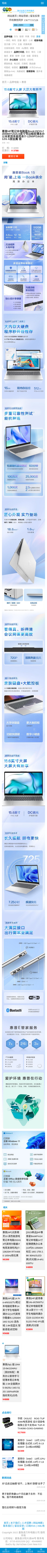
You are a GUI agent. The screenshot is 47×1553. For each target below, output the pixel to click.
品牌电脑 (8, 36)
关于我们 (15, 1523)
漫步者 (39, 71)
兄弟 (23, 56)
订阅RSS (30, 1526)
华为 (16, 36)
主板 (20, 44)
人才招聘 (26, 1523)
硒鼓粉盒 (8, 64)
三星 (39, 52)
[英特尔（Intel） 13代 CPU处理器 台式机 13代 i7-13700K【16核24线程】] (8, 1462)
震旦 (28, 52)
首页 (4, 82)
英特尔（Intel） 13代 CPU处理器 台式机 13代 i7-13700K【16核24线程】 (31, 1462)
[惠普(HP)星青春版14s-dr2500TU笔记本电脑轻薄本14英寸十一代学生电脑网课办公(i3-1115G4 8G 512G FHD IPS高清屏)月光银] (35, 1286)
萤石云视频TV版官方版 (14, 1507)
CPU (14, 44)
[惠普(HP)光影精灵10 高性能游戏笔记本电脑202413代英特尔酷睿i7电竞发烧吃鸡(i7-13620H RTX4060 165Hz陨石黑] (12, 1220)
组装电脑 (38, 40)
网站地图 (38, 1523)
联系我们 (8, 1526)
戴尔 (25, 40)
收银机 (15, 67)
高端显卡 (8, 52)
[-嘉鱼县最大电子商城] (23, 10)
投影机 (22, 60)
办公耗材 (14, 60)
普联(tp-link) (9, 71)
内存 (18, 48)
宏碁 (19, 40)
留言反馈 (35, 16)
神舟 (14, 40)
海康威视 (21, 71)
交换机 (25, 64)
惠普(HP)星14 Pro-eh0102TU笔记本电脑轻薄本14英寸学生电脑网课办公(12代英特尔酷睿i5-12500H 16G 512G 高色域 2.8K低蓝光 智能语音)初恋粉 (11, 1314)
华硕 (33, 36)
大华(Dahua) (35, 67)
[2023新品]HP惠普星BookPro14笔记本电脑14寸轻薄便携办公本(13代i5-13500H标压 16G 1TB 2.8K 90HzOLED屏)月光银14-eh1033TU (35, 1248)
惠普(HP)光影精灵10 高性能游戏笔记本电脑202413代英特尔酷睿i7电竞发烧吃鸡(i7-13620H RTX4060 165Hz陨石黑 (12, 1244)
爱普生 (35, 56)
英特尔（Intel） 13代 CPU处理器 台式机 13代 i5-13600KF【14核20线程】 (31, 1443)
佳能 (29, 56)
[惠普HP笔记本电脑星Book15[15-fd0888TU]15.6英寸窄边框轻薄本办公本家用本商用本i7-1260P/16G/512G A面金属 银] (23, 107)
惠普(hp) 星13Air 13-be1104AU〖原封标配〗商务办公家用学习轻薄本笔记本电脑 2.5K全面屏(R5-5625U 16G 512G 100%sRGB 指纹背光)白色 (11, 1380)
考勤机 (7, 67)
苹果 (27, 36)
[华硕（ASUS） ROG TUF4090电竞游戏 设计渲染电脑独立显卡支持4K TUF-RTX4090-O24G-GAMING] (8, 1422)
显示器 (7, 44)
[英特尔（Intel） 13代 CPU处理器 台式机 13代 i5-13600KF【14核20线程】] (8, 1444)
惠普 (38, 36)
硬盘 (32, 48)
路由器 (32, 64)
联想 (21, 36)
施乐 (6, 56)
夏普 (12, 56)
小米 (31, 40)
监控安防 (23, 67)
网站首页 (12, 16)
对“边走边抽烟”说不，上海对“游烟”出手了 (23, 1483)
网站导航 (23, 16)
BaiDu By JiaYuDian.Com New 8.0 (24, 1544)
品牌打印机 (19, 52)
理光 (33, 52)
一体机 (7, 40)
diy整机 (25, 48)
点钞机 (30, 60)
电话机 (17, 64)
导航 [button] (4, 3)
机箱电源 (27, 44)
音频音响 (30, 71)
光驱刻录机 (9, 48)
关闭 (43, 17)
